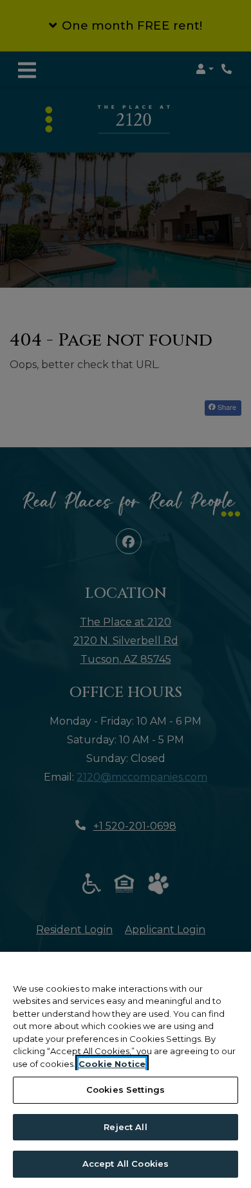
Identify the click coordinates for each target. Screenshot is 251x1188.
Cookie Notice (112, 1064)
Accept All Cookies (125, 1163)
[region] (125, 1070)
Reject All (125, 1127)
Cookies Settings (125, 1089)
